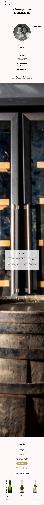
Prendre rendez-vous (22, 463)
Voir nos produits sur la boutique (22, 473)
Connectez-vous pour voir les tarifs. (8, 499)
